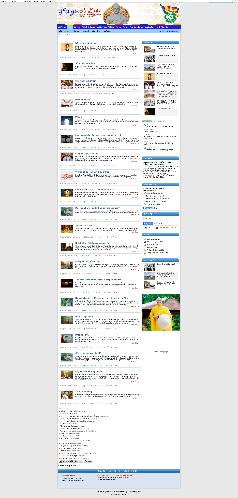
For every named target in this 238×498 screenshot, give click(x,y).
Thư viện (164, 27)
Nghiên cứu (149, 27)
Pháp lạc (79, 117)
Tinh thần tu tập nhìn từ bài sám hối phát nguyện (98, 280)
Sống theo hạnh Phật (85, 63)
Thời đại (111, 27)
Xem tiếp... (134, 53)
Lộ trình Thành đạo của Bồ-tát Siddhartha (94, 189)
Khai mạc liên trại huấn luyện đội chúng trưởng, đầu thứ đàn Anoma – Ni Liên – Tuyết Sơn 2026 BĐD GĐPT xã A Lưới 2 (167, 93)
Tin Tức (19, 1)
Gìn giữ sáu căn (65, 414)
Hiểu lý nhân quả (66, 433)
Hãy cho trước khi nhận (68, 448)
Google (152, 227)
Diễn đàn (91, 27)
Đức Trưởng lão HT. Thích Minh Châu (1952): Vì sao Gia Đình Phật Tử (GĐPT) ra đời (167, 102)
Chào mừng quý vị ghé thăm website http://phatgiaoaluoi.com (159, 163)
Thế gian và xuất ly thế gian (69, 411)
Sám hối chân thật (83, 225)
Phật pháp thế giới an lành (87, 261)
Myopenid (173, 227)
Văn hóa (118, 27)
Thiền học (75, 31)
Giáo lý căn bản (64, 31)
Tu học (70, 27)
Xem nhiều (147, 121)
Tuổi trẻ (84, 27)
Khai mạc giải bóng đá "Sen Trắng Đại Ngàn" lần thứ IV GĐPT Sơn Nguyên (166, 66)
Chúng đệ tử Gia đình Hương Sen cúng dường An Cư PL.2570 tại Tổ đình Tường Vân (167, 84)
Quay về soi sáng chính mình (70, 446)
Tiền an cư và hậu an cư (68, 426)
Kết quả (155, 208)
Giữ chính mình (82, 99)
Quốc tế (157, 27)
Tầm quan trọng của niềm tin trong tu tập (74, 431)
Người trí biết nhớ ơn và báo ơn (71, 428)
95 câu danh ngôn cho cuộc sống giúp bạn (158, 150)
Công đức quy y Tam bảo (87, 154)
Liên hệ (35, 1)
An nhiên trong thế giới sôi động (71, 441)
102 (76, 461)
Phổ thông (107, 31)
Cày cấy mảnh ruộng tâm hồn (89, 372)
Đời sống (77, 27)
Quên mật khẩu (158, 223)
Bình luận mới (158, 121)
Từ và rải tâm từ (65, 438)
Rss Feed (236, 1)
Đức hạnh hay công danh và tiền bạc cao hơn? (97, 208)
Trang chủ (4, 1)
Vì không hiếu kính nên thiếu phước (92, 172)
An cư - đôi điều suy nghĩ (68, 456)
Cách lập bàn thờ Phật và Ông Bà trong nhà (159, 126)
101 (71, 461)
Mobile (73, 466)
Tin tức (63, 27)
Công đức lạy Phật (66, 443)
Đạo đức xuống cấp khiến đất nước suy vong (75, 453)
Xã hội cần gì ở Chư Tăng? (166, 55)
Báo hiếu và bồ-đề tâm (85, 43)
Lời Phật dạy (96, 31)
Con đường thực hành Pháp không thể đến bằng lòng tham (80, 416)
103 (81, 461)
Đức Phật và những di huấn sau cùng (73, 421)
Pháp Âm (51, 1)
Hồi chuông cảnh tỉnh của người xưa (92, 243)
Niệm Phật (85, 31)
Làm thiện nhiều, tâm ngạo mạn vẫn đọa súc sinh (98, 135)
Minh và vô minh (66, 451)
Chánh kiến (64, 423)
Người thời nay (101, 27)
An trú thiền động (83, 392)
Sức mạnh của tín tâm (85, 81)
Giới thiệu (12, 1)
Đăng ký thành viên (114, 471)
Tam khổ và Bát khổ (150, 131)
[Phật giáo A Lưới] (80, 10)
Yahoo (162, 227)
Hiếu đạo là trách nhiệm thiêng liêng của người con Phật (101, 298)
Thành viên (27, 1)
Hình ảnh (43, 1)
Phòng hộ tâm (82, 335)
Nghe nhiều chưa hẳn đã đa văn (71, 458)
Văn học (125, 27)
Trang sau (88, 461)
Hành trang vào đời (84, 316)
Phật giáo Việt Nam (136, 27)
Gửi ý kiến (124, 478)
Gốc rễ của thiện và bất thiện (88, 353)
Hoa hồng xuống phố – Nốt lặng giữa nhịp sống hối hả (166, 47)
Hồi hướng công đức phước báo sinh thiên (74, 418)
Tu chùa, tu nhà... (66, 436)
